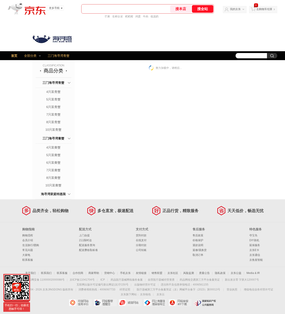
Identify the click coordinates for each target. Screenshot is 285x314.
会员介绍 (27, 240)
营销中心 (109, 273)
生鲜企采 (117, 16)
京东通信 (254, 255)
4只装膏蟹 (53, 147)
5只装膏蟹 (53, 155)
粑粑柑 (129, 16)
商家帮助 (93, 273)
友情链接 (141, 273)
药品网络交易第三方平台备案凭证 (200, 279)
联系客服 (27, 259)
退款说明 (198, 245)
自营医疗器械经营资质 (161, 279)
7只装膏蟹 (53, 170)
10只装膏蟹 (53, 185)
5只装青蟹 (53, 99)
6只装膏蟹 (53, 162)
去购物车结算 (264, 9)
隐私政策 (220, 273)
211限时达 (85, 240)
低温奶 (155, 16)
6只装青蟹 (53, 107)
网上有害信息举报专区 (155, 302)
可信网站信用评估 (80, 302)
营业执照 (232, 289)
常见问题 (27, 250)
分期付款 (141, 245)
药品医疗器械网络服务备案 (127, 279)
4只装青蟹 (53, 92)
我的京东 (235, 9)
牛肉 (145, 16)
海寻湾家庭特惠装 (53, 194)
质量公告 (204, 273)
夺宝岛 (253, 235)
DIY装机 (254, 240)
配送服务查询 (87, 245)
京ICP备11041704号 (82, 279)
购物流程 (27, 235)
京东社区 (172, 273)
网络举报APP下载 (180, 302)
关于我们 (30, 273)
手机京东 (125, 273)
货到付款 (141, 235)
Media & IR (253, 273)
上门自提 (84, 235)
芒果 (107, 16)
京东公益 (236, 273)
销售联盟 (157, 273)
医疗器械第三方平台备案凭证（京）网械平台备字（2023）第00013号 (178, 289)
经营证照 (125, 289)
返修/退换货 (200, 250)
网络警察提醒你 (105, 302)
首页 (14, 55)
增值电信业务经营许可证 (258, 289)
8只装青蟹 (53, 122)
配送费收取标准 (88, 250)
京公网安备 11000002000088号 (45, 279)
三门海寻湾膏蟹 (53, 138)
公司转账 (141, 250)
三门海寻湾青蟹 (58, 55)
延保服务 (254, 245)
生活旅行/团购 (30, 245)
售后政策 (198, 235)
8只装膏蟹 (53, 177)
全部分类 (30, 55)
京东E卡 (254, 250)
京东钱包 (145, 294)
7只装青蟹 (53, 114)
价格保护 (198, 240)
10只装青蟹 (53, 129)
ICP (102, 279)
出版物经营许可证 (145, 284)
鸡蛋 (138, 16)
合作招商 (78, 273)
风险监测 (188, 273)
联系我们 (46, 273)
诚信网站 (130, 302)
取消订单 (198, 255)
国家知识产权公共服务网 (204, 302)
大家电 (26, 255)
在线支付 (141, 240)
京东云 (161, 294)
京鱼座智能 (256, 259)
